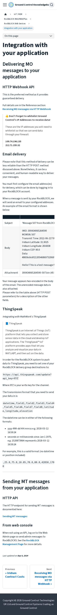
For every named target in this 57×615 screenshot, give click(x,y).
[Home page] (6, 14)
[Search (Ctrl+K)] (51, 5)
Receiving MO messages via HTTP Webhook (27, 109)
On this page (11, 36)
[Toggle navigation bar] (5, 4)
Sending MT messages (15, 516)
